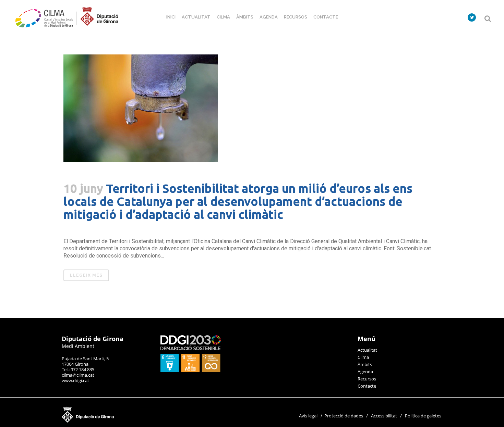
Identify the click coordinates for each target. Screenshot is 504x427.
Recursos (367, 379)
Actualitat (367, 350)
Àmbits (365, 364)
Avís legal (308, 416)
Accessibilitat (384, 416)
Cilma (363, 357)
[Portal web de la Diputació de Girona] (122, 421)
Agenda (365, 371)
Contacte (367, 386)
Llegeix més (86, 275)
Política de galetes (423, 416)
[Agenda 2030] (190, 370)
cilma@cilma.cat (78, 375)
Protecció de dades (343, 416)
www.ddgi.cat (75, 380)
